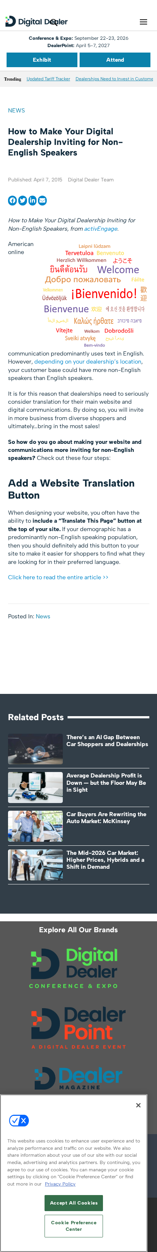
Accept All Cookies (74, 1203)
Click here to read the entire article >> (58, 577)
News (16, 110)
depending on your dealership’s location (87, 361)
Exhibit (42, 60)
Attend (115, 60)
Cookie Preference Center (73, 1226)
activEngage (100, 228)
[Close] (138, 1105)
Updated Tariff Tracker (48, 78)
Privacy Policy (60, 1184)
